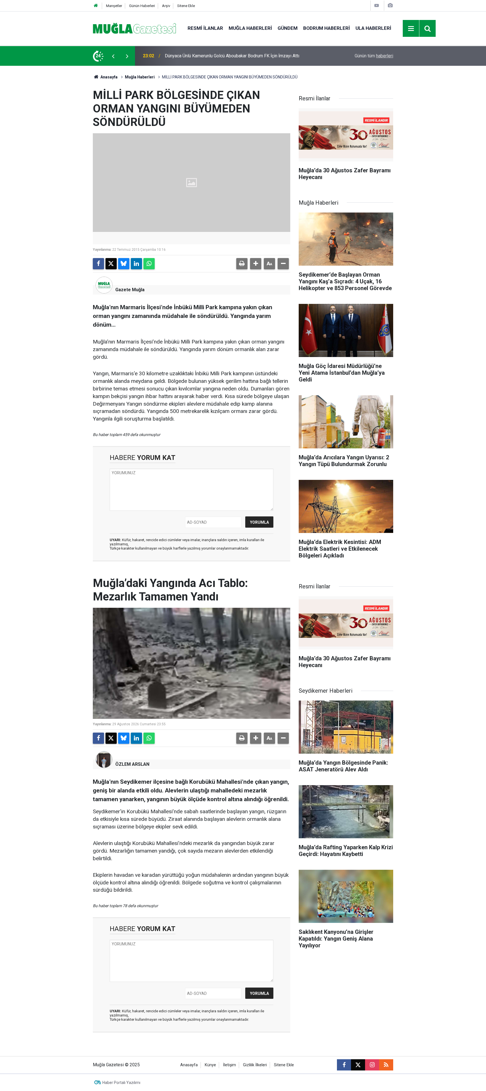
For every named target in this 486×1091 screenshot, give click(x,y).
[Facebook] (98, 263)
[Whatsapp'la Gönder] (149, 263)
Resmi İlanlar (205, 28)
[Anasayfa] (96, 6)
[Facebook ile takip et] (344, 1064)
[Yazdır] (242, 263)
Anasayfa (109, 77)
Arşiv (166, 6)
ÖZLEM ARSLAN (132, 764)
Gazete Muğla (130, 289)
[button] (255, 263)
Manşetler (114, 6)
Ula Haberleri (373, 28)
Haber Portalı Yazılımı (121, 1082)
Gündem (288, 28)
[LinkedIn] (136, 263)
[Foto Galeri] (390, 5)
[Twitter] (111, 263)
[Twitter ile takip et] (358, 1064)
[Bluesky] (123, 263)
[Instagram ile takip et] (372, 1064)
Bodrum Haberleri (326, 28)
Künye (210, 1065)
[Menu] (411, 28)
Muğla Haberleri (250, 28)
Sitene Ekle (186, 6)
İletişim (229, 1065)
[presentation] (113, 56)
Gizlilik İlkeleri (255, 1065)
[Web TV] (377, 5)
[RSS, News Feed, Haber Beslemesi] (386, 1064)
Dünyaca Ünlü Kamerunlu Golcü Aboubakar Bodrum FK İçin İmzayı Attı (232, 55)
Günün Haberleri (142, 6)
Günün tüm (374, 55)
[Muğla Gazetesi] (134, 28)
